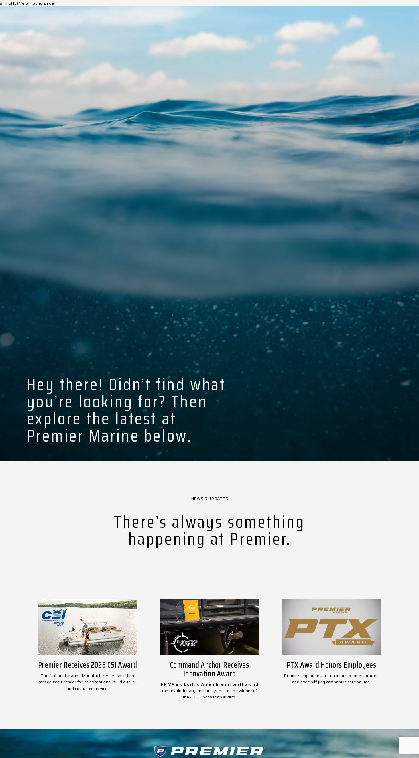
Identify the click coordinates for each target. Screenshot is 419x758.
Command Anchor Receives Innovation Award (209, 669)
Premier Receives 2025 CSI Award (87, 665)
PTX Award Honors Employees (331, 665)
